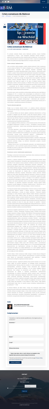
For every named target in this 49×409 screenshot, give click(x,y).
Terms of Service (15, 359)
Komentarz (12, 322)
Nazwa (11, 336)
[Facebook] (3, 2)
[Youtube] (8, 2)
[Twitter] (5, 2)
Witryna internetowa (14, 348)
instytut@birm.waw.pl (24, 382)
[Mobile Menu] (46, 7)
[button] (1, 8)
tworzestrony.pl (26, 404)
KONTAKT (43, 1)
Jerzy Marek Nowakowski (16, 49)
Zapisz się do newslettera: (19, 386)
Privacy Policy (39, 358)
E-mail (11, 342)
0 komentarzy (25, 49)
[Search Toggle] (43, 7)
